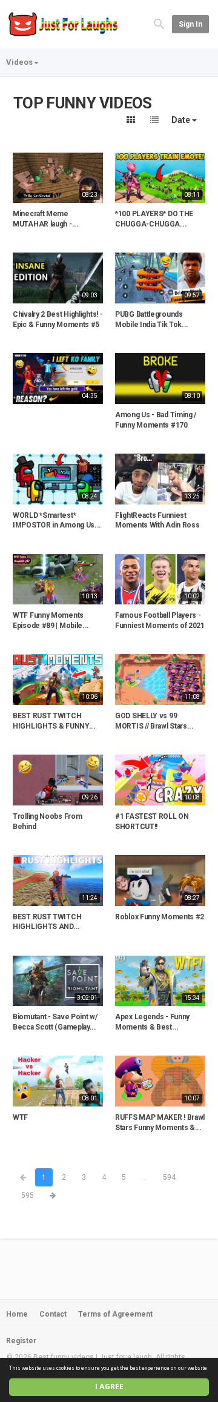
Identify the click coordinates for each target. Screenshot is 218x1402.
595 (27, 1195)
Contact (53, 1314)
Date (181, 120)
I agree (109, 1386)
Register (21, 1341)
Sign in (190, 24)
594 (169, 1177)
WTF (20, 1117)
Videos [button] (19, 62)
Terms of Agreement (115, 1314)
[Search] (159, 24)
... (144, 1177)
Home (17, 1314)
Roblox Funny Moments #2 (159, 917)
